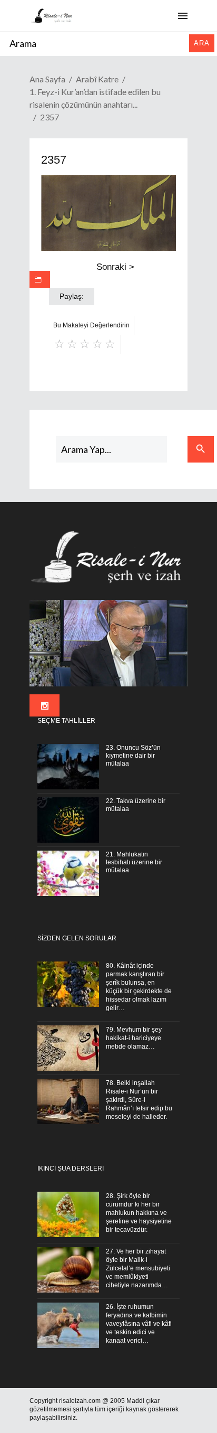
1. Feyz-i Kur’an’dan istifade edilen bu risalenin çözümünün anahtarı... (95, 98)
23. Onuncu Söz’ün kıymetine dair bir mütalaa (133, 755)
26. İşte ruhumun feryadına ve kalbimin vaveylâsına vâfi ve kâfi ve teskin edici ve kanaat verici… (139, 1323)
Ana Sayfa (47, 79)
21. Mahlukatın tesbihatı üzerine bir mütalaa (134, 862)
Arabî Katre (97, 79)
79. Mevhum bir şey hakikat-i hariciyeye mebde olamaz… (134, 1038)
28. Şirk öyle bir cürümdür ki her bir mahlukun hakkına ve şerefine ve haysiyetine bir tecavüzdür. (139, 1212)
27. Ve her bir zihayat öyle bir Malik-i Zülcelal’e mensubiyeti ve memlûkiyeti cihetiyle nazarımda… (138, 1268)
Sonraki (115, 267)
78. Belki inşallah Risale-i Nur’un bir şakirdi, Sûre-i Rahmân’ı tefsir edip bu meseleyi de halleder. (139, 1099)
